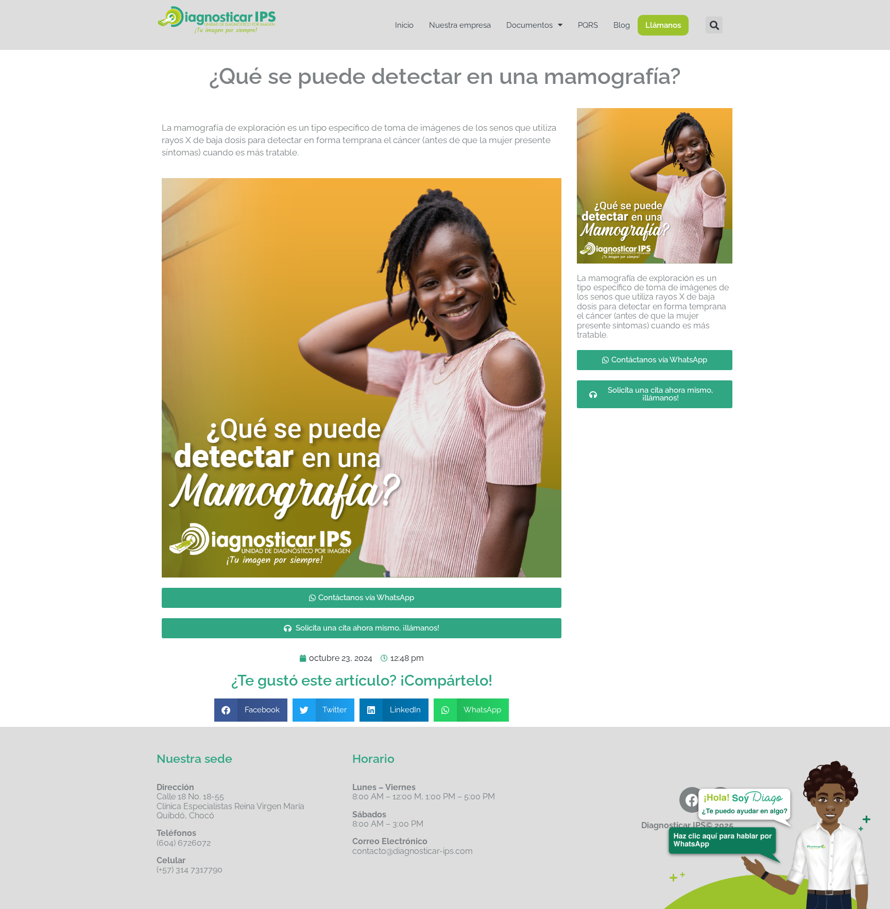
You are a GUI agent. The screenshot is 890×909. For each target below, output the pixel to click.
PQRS (588, 25)
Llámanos (663, 25)
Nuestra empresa (460, 25)
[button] (714, 24)
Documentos (529, 25)
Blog (621, 25)
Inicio (404, 25)
